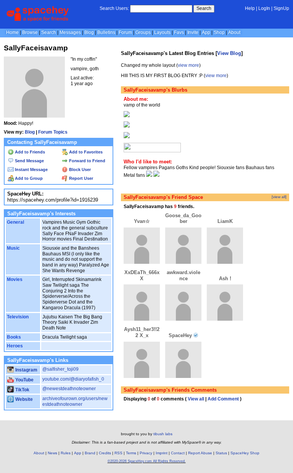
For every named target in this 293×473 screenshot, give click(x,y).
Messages (70, 32)
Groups (143, 32)
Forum (125, 32)
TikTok (21, 389)
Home (12, 32)
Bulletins (106, 32)
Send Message (29, 160)
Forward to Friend (86, 160)
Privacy (146, 453)
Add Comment (223, 399)
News (52, 453)
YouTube (24, 380)
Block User (79, 169)
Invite (192, 32)
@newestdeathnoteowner (69, 388)
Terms (131, 453)
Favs (179, 32)
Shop (219, 32)
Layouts (162, 32)
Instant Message (31, 169)
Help (250, 8)
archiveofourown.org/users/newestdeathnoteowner (75, 401)
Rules (66, 453)
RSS (118, 453)
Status (221, 453)
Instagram (25, 370)
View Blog (229, 53)
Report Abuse (200, 453)
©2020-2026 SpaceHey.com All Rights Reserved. (147, 461)
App (206, 32)
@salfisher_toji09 (60, 369)
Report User (80, 178)
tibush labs (162, 434)
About (234, 32)
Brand (90, 453)
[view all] (279, 197)
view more (188, 65)
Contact (178, 453)
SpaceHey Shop (244, 453)
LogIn (264, 8)
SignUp (281, 8)
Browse (30, 32)
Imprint (161, 453)
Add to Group (28, 178)
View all (196, 399)
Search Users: (114, 8)
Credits (105, 453)
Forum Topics (53, 132)
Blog (89, 32)
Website (23, 399)
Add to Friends (29, 152)
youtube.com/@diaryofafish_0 (73, 379)
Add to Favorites (85, 152)
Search (203, 8)
